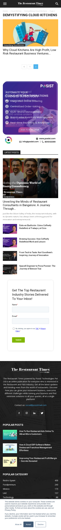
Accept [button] (28, 524)
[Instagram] (27, 413)
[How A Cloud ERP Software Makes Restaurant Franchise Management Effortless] (10, 448)
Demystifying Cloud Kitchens (35, 11)
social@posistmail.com (36, 405)
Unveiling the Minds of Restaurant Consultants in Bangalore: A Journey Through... (26, 205)
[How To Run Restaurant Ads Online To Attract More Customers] (10, 435)
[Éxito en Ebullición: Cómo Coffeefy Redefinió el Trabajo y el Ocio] (10, 229)
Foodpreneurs (9, 197)
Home (5, 11)
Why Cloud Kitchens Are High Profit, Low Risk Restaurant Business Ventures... (29, 51)
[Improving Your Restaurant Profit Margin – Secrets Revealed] (10, 462)
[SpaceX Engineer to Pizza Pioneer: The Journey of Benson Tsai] (10, 269)
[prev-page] (24, 66)
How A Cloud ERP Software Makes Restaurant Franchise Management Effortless (35, 447)
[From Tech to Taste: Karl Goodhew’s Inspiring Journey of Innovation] (10, 256)
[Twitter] (42, 413)
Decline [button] (41, 524)
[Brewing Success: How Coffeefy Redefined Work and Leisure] (10, 242)
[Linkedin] (34, 413)
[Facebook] (19, 413)
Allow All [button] (18, 524)
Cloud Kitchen (16, 11)
